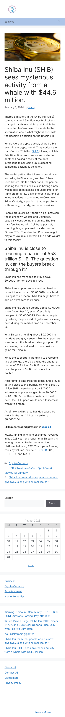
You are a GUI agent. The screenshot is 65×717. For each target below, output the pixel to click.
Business (10, 581)
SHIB (35, 151)
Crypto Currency (18, 463)
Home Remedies (15, 596)
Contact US (11, 672)
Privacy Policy (13, 682)
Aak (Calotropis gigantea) (20, 633)
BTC (36, 450)
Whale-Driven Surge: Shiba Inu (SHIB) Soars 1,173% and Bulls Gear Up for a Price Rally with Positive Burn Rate (31, 625)
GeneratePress (43, 712)
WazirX (46, 426)
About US (10, 667)
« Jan (31, 565)
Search (9, 497)
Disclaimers (11, 677)
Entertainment (13, 591)
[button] (59, 22)
